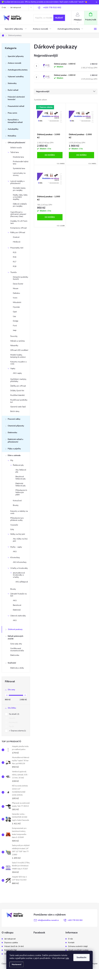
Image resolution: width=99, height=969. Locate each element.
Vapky (12, 368)
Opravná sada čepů (18, 406)
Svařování (12, 663)
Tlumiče (13, 272)
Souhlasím (81, 957)
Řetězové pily (18, 465)
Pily (11, 460)
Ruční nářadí (13, 90)
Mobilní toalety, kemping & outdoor (18, 356)
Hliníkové (16, 242)
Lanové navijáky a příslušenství (17, 182)
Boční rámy (14, 411)
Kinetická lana (18, 157)
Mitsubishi (17, 302)
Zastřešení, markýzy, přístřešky (18, 380)
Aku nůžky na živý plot (20, 540)
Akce (12, 718)
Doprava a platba (11, 943)
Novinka (13, 722)
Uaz (14, 316)
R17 (14, 261)
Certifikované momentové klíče (17, 649)
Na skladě (14, 714)
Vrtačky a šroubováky (19, 568)
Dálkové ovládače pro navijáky (20, 205)
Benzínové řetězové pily (20, 477)
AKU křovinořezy (19, 562)
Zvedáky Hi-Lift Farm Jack (18, 222)
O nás (4, 7)
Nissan (15, 288)
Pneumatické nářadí (16, 106)
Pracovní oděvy (14, 419)
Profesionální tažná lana (20, 162)
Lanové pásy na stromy (19, 174)
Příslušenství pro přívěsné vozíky (17, 519)
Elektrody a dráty (17, 668)
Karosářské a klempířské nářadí (15, 121)
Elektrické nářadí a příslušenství (15, 440)
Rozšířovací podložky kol (18, 401)
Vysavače (14, 525)
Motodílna (12, 136)
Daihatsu (16, 293)
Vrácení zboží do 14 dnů (14, 946)
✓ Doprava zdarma (17, 731)
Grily (12, 529)
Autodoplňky (13, 129)
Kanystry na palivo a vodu (18, 363)
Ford (15, 325)
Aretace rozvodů (14, 63)
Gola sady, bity (16, 644)
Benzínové (17, 605)
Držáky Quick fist (17, 390)
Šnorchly (13, 336)
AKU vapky (17, 373)
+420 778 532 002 (75, 920)
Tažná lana (14, 152)
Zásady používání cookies (78, 950)
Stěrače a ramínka (17, 341)
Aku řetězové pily (20, 471)
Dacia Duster (18, 284)
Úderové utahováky (18, 615)
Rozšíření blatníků (17, 395)
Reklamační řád (10, 950)
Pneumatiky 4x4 (16, 248)
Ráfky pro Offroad (17, 232)
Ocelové (16, 237)
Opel (15, 311)
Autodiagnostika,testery (17, 70)
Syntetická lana (19, 168)
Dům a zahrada (14, 455)
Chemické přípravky (16, 426)
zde (67, 958)
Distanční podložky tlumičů (20, 278)
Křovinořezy (15, 557)
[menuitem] (16, 29)
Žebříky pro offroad (18, 386)
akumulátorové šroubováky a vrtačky (19, 575)
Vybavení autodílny (16, 76)
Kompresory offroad (18, 228)
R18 (14, 266)
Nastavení (16, 964)
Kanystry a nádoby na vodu (19, 512)
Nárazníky (14, 345)
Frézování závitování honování (16, 98)
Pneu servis (12, 113)
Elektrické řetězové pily (20, 484)
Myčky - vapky (16, 547)
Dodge (15, 321)
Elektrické (16, 610)
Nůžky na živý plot (17, 534)
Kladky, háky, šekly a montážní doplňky (20, 197)
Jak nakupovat (15, 7)
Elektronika (12, 432)
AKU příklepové (21, 582)
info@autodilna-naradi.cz (48, 920)
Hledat (59, 17)
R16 (14, 257)
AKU (15, 551)
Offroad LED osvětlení (19, 350)
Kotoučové (17, 500)
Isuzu (15, 297)
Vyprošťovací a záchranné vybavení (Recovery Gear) (18, 214)
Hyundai (16, 307)
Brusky (15, 505)
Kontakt (71, 943)
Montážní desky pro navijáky (19, 189)
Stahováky (12, 83)
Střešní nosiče (16, 147)
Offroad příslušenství (16, 142)
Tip (11, 726)
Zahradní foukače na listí (18, 595)
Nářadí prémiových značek (15, 637)
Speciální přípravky (16, 56)
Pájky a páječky (14, 448)
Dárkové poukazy (15, 629)
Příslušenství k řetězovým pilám (21, 492)
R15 (14, 252)
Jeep (14, 330)
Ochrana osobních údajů (78, 946)
